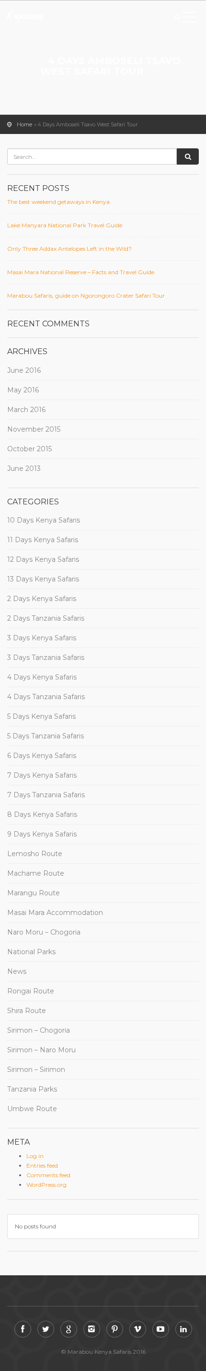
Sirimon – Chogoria (38, 1030)
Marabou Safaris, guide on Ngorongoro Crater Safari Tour (86, 295)
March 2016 (26, 409)
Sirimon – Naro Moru (41, 1050)
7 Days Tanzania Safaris (46, 795)
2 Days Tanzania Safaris (45, 618)
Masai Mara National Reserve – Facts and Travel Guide (80, 272)
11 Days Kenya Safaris (42, 539)
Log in (35, 1155)
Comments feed (48, 1175)
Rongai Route (30, 991)
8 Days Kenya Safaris (42, 814)
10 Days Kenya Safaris (43, 520)
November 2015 (33, 429)
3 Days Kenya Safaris (41, 638)
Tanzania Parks (32, 1089)
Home (24, 124)
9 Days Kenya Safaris (42, 834)
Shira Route (26, 1010)
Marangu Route (33, 893)
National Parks (31, 951)
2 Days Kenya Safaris (41, 598)
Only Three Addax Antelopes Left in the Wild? (69, 248)
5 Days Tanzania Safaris (45, 736)
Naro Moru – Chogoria (43, 932)
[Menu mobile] (189, 19)
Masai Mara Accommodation (55, 912)
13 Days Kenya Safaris (43, 579)
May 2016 (23, 390)
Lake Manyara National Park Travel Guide (64, 225)
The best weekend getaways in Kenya (58, 201)
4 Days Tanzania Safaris (46, 696)
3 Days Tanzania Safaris (45, 657)
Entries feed (42, 1165)
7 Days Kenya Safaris (42, 775)
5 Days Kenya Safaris (41, 716)
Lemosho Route (34, 853)
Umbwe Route (32, 1108)
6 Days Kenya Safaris (41, 755)
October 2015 (29, 449)
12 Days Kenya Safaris (43, 559)
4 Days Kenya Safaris (42, 677)
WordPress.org (46, 1184)
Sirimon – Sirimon (36, 1069)
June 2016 (24, 370)
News (16, 971)
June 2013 (24, 468)
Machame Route (35, 873)
